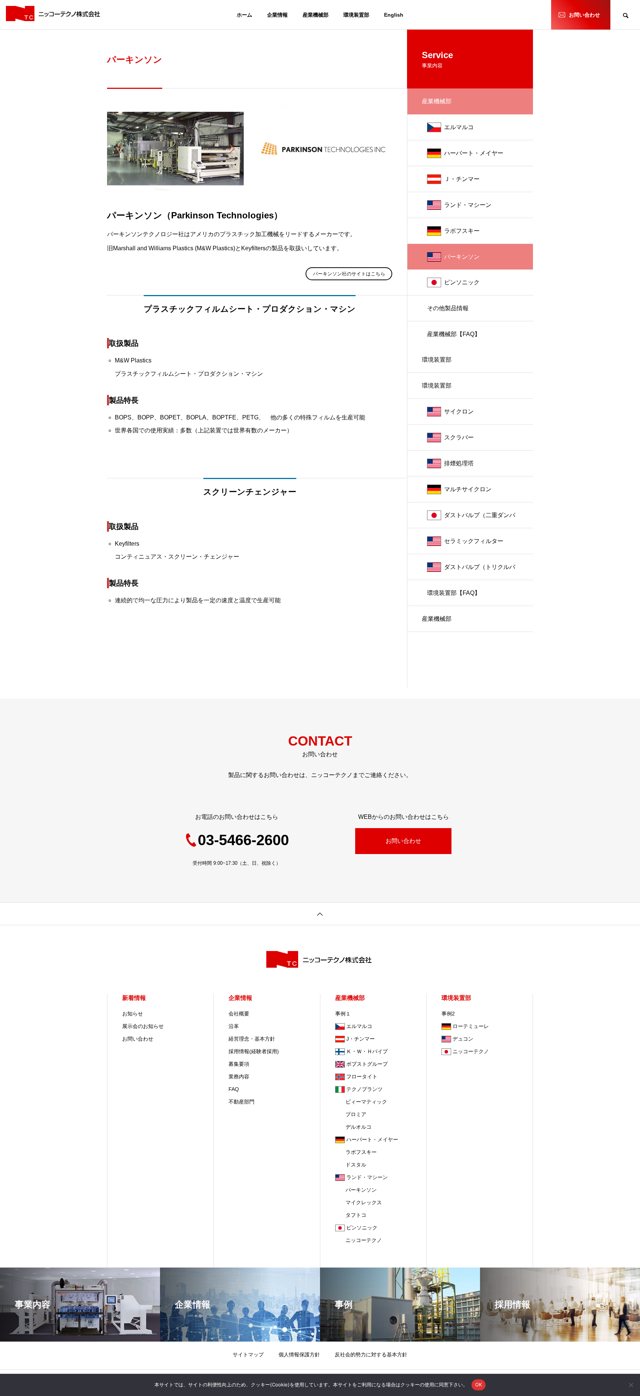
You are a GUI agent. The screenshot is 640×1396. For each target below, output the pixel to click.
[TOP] (320, 913)
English (393, 15)
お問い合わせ (584, 15)
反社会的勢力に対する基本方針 (371, 1354)
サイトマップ (248, 1354)
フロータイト (361, 1076)
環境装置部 (356, 15)
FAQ (234, 1089)
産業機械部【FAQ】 (453, 334)
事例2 (448, 1014)
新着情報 (134, 998)
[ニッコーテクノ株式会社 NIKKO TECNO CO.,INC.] (54, 13)
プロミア (350, 1114)
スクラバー (459, 437)
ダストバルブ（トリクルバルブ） (479, 572)
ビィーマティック (361, 1102)
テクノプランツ (364, 1089)
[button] (118, 149)
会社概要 (239, 1014)
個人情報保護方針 (299, 1354)
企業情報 (277, 15)
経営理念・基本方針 (252, 1039)
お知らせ (132, 1014)
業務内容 (239, 1076)
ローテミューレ (471, 1026)
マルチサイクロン (467, 489)
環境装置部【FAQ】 (453, 593)
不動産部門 (241, 1102)
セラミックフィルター (473, 541)
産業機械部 (316, 15)
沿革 (234, 1026)
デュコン (463, 1039)
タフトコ (350, 1215)
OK (478, 1384)
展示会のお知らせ (143, 1026)
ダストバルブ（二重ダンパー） (479, 520)
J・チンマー (360, 1039)
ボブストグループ (367, 1064)
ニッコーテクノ (358, 1240)
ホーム (244, 15)
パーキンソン (462, 257)
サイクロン (459, 411)
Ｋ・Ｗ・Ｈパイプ (367, 1051)
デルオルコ (353, 1127)
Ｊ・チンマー (462, 179)
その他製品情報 (448, 308)
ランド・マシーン (467, 205)
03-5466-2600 (243, 840)
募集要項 (239, 1064)
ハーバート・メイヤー (473, 153)
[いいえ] (630, 1385)
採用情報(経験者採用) (254, 1051)
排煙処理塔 (459, 463)
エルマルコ (459, 127)
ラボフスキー (462, 231)
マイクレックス (358, 1202)
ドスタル (350, 1165)
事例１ (343, 1014)
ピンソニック (462, 282)
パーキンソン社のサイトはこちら (349, 274)
